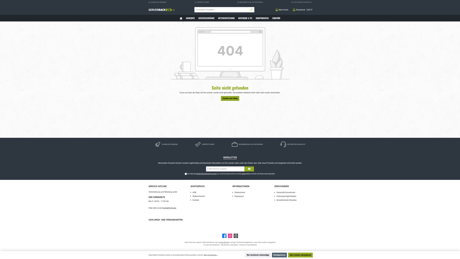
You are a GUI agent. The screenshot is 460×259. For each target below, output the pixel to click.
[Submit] (249, 169)
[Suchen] (251, 9)
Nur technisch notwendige (258, 255)
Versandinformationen (285, 192)
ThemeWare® (252, 245)
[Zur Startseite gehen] (162, 9)
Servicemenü (281, 186)
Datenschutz (239, 192)
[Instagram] (230, 235)
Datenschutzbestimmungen (206, 174)
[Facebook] (224, 235)
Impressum (239, 196)
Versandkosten (224, 242)
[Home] (181, 18)
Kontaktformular (169, 208)
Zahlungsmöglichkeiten (286, 196)
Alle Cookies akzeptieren (300, 255)
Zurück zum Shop (230, 98)
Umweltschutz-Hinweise (286, 200)
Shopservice (197, 186)
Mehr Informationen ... (211, 255)
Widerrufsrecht (199, 196)
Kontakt (196, 200)
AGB (243, 174)
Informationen (240, 186)
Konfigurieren (279, 255)
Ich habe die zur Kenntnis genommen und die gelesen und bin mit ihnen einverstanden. (231, 174)
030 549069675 (157, 197)
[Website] (236, 235)
